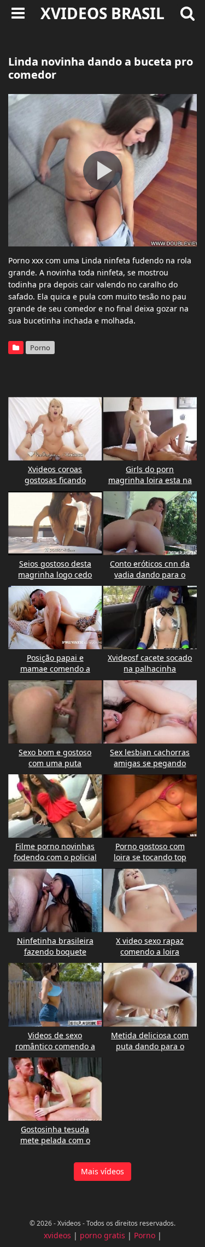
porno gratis (102, 1235)
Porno (40, 347)
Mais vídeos (102, 1171)
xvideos (57, 1235)
